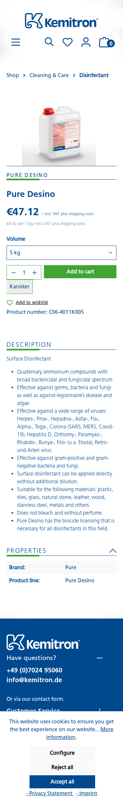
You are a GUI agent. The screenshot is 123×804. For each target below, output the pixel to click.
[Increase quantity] (35, 272)
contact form (47, 699)
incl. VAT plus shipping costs (69, 213)
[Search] (49, 42)
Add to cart (80, 271)
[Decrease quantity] (13, 272)
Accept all (62, 782)
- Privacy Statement (50, 793)
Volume (16, 239)
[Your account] (86, 42)
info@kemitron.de (34, 680)
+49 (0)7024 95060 (34, 670)
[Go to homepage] (61, 20)
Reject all (62, 767)
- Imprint (86, 793)
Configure (62, 753)
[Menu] (16, 42)
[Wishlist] (67, 42)
